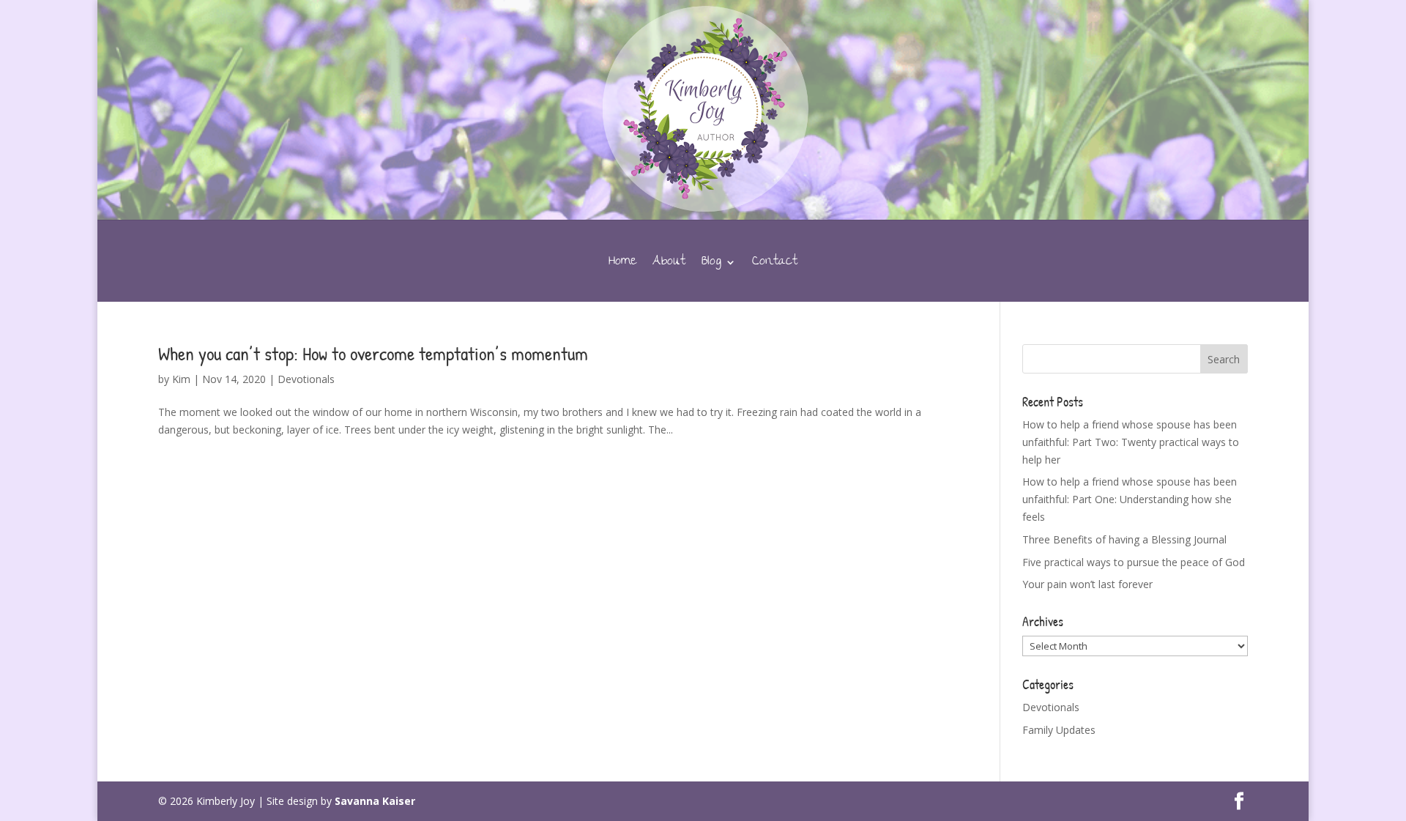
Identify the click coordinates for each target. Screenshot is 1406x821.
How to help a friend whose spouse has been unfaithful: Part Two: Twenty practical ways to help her (1130, 442)
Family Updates (1059, 730)
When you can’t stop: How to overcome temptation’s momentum (373, 353)
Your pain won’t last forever (1087, 584)
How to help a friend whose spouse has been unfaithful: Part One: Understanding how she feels (1129, 499)
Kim (181, 379)
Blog (711, 265)
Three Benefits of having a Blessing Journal (1124, 539)
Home (622, 265)
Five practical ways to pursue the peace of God (1133, 562)
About (668, 265)
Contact (774, 265)
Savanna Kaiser (375, 801)
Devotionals (306, 379)
